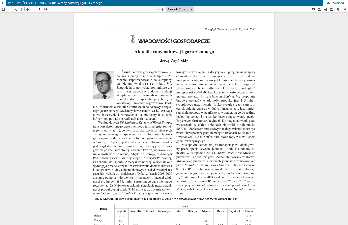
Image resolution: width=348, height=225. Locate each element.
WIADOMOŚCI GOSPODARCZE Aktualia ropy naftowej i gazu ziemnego (55, 3)
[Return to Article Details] (3, 3)
